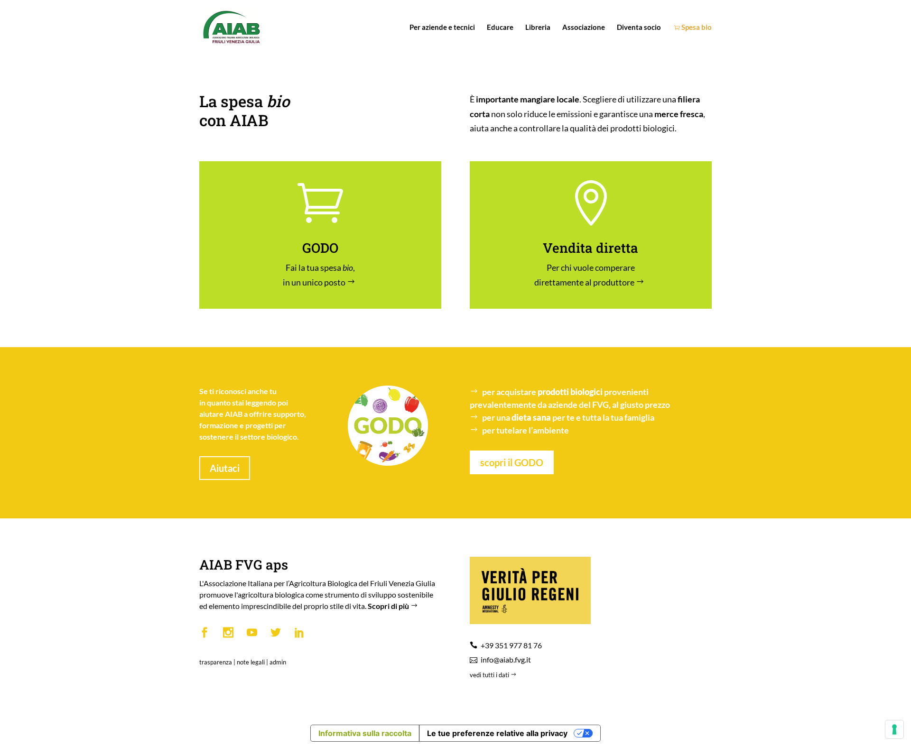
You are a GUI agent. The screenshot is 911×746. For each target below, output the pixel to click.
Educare (500, 27)
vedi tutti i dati (490, 675)
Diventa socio (639, 27)
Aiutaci (225, 468)
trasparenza (215, 662)
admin (278, 662)
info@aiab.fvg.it (506, 659)
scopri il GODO (511, 462)
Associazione (583, 27)
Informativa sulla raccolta (364, 733)
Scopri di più (389, 605)
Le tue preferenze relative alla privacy (497, 733)
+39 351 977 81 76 (511, 645)
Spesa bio (696, 27)
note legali (251, 662)
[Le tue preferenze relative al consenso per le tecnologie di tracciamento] (894, 729)
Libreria (537, 27)
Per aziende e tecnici (442, 27)
